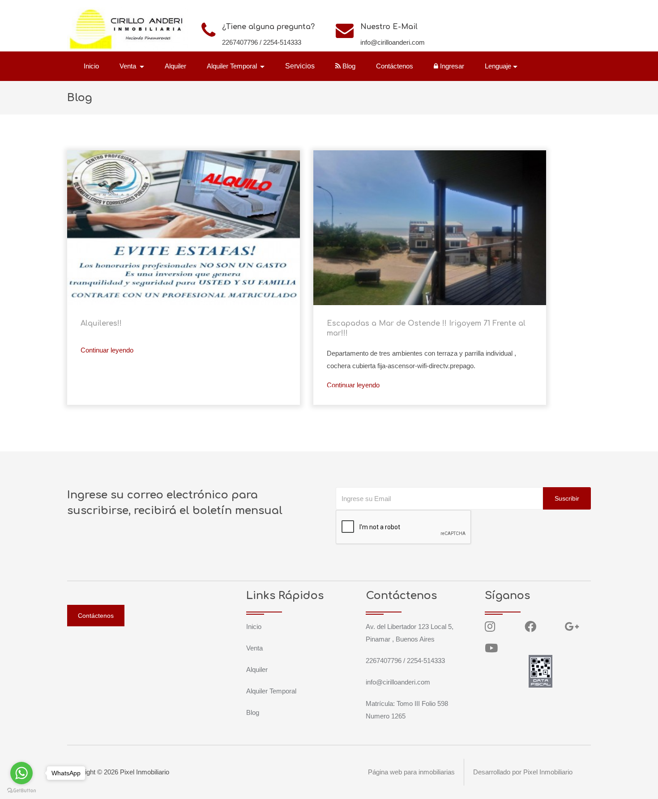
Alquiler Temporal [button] (233, 66)
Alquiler (175, 66)
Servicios (300, 66)
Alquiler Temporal (271, 691)
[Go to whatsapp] (21, 773)
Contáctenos (394, 66)
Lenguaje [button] (498, 66)
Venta (254, 648)
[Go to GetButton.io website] (21, 790)
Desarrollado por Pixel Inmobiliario (523, 772)
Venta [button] (129, 66)
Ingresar (451, 66)
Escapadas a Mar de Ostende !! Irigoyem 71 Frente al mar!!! (426, 328)
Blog (348, 66)
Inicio (91, 66)
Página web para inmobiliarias (411, 772)
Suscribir (567, 498)
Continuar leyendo (107, 350)
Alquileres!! (101, 323)
